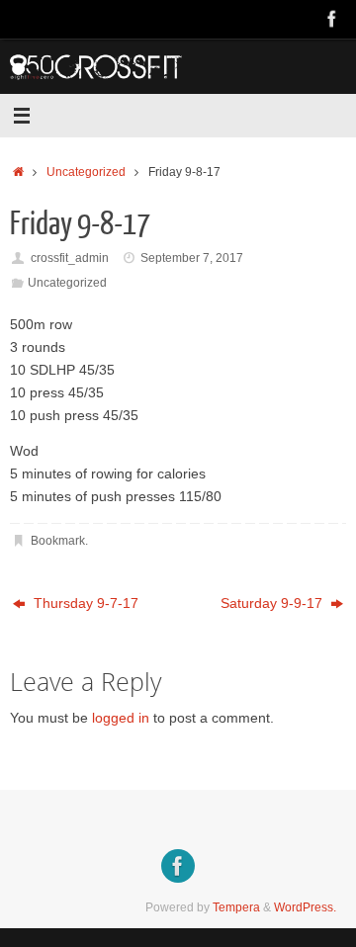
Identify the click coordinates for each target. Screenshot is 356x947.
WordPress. (305, 907)
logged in (120, 718)
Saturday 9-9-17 (273, 603)
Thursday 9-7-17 (84, 603)
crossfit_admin (70, 258)
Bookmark (58, 541)
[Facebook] (332, 19)
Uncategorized (86, 172)
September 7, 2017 (191, 258)
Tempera (236, 907)
